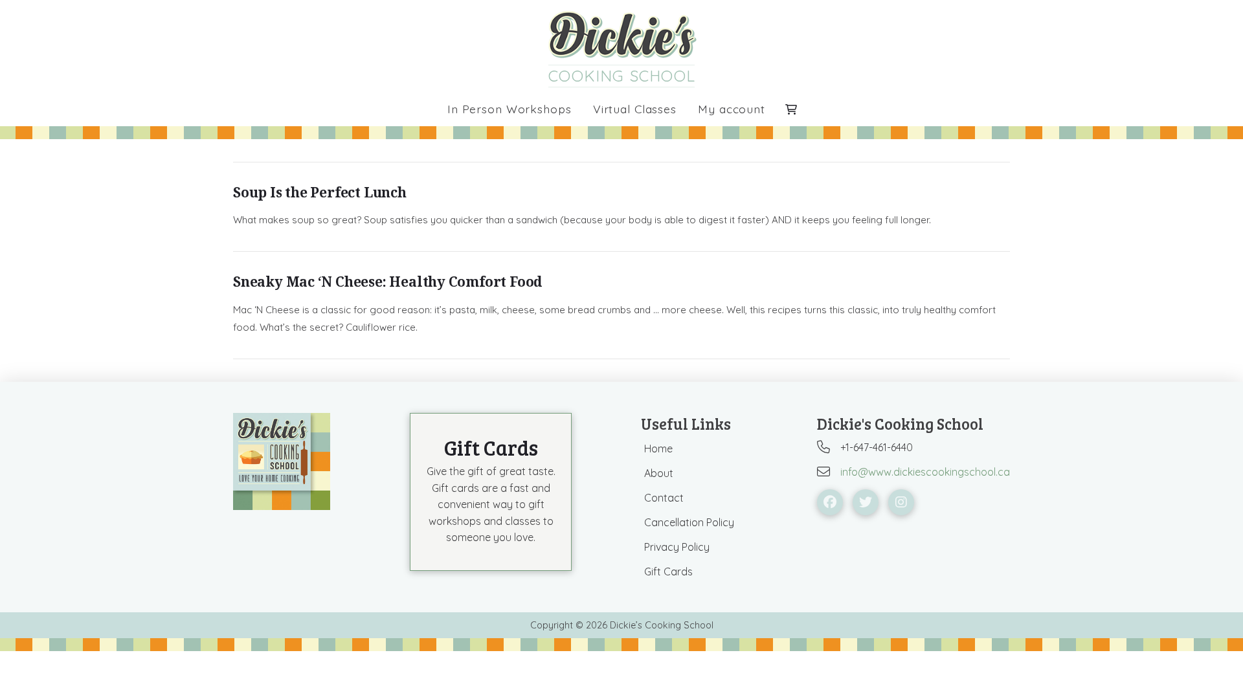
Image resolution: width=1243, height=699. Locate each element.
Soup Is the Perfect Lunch (320, 192)
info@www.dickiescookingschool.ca (925, 471)
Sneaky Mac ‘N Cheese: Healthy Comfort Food (387, 281)
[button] (791, 109)
